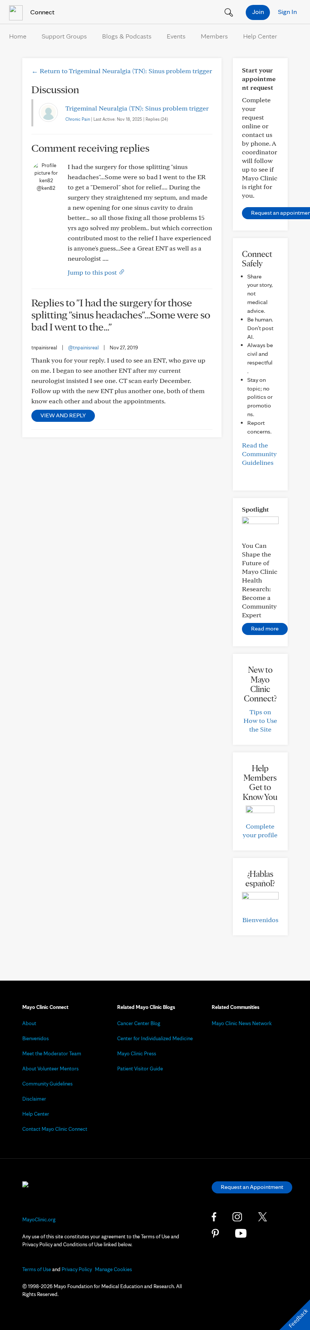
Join (258, 11)
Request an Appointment (252, 1186)
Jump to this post (93, 272)
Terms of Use (36, 1269)
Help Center (260, 36)
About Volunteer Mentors (50, 1069)
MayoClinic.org (39, 1219)
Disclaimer (34, 1099)
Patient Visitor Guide (140, 1069)
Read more (265, 628)
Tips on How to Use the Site (260, 720)
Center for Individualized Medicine (155, 1038)
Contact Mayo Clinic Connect (54, 1129)
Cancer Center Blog (138, 1023)
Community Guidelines (47, 1084)
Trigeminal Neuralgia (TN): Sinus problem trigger (137, 108)
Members (214, 36)
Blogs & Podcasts (127, 36)
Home (17, 36)
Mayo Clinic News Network (242, 1023)
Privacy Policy (77, 1269)
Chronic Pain (77, 119)
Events (176, 36)
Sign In (287, 11)
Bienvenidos (260, 920)
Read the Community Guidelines (259, 453)
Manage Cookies (113, 1269)
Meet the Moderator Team (51, 1053)
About (29, 1023)
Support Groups (64, 36)
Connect (41, 12)
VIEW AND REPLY (63, 415)
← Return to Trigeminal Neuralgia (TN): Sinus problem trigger (121, 71)
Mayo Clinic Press (136, 1053)
